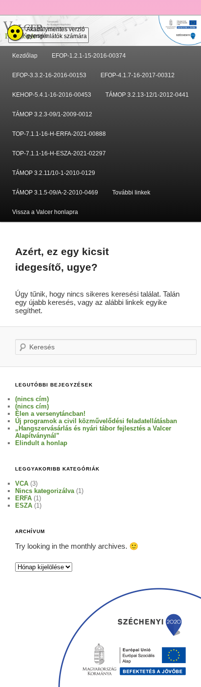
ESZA (23, 505)
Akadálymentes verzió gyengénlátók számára (56, 33)
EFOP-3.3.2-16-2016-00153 (49, 75)
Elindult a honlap (41, 443)
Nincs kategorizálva (44, 490)
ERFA (23, 498)
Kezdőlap (25, 55)
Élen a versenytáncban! (50, 413)
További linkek (131, 192)
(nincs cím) (32, 399)
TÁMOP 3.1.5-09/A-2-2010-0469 (55, 192)
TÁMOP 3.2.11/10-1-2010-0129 (53, 173)
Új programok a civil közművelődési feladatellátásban (96, 421)
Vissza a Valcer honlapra (45, 212)
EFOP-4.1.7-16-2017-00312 (137, 75)
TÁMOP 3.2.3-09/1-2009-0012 (52, 114)
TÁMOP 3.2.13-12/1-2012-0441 (147, 94)
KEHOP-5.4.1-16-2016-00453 (51, 94)
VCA (21, 483)
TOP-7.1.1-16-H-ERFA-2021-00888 (59, 133)
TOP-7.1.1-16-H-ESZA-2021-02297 (59, 153)
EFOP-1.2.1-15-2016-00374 (89, 55)
